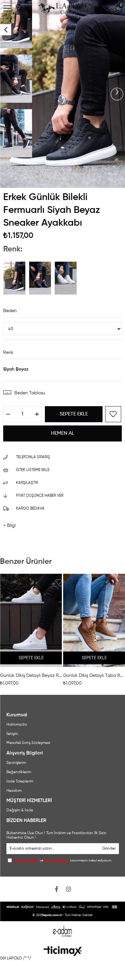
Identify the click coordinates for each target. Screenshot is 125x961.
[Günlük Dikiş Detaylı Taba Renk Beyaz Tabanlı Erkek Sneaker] (94, 620)
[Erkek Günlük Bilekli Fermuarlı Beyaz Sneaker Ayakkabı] (67, 278)
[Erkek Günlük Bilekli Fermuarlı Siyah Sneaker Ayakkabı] (41, 278)
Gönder (109, 849)
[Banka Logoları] (62, 907)
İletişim (12, 734)
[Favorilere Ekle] (113, 414)
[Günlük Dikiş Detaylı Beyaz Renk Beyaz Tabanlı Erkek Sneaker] (31, 620)
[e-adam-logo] (62, 931)
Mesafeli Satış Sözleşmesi (28, 743)
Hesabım (14, 791)
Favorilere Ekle (58, 582)
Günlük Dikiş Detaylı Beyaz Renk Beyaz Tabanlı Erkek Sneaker (31, 675)
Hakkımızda (16, 725)
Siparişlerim (16, 763)
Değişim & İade (19, 810)
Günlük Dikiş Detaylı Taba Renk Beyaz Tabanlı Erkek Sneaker (94, 675)
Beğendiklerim (18, 772)
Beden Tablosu (29, 393)
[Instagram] (69, 889)
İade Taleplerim (19, 781)
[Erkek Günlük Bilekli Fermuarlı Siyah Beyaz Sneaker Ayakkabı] (16, 278)
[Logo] (63, 951)
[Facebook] (56, 889)
